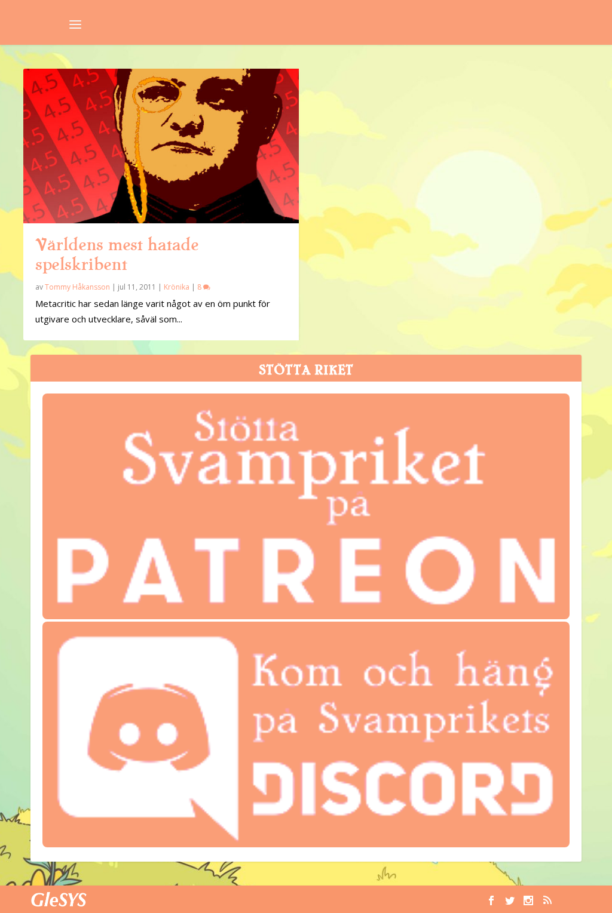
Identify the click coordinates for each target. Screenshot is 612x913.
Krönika (176, 287)
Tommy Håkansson (77, 287)
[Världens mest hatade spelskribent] (161, 146)
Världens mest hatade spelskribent (116, 255)
